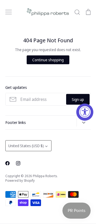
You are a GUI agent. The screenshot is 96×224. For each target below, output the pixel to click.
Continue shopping (48, 59)
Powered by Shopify (20, 180)
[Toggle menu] (8, 12)
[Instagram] (18, 163)
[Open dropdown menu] (84, 122)
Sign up (78, 99)
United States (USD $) (26, 145)
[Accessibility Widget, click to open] (84, 112)
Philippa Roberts (45, 176)
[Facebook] (7, 163)
